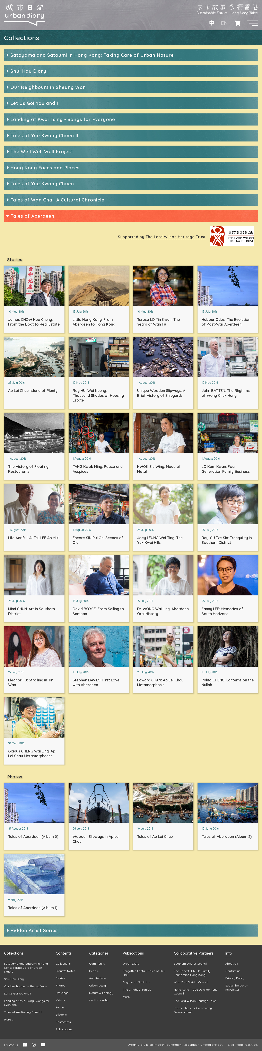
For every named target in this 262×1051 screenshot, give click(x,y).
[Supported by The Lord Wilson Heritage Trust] (232, 244)
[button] (252, 23)
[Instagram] (34, 1044)
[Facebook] (25, 1044)
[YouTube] (43, 1044)
